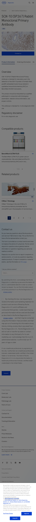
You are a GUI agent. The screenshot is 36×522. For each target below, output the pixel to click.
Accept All (15, 518)
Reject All (26, 513)
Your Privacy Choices (8, 513)
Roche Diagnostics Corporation (12, 498)
